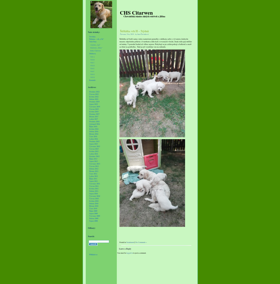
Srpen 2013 (93, 161)
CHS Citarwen (136, 12)
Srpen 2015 (93, 144)
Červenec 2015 (94, 146)
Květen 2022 (93, 96)
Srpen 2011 (93, 181)
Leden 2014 (93, 154)
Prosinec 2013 (94, 156)
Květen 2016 (93, 129)
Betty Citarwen (95, 50)
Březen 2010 (93, 206)
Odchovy (92, 53)
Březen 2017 (93, 116)
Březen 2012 (93, 171)
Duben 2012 (93, 169)
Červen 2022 (94, 94)
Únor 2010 (93, 208)
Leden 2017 (93, 119)
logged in (129, 253)
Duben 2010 (93, 203)
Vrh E (92, 68)
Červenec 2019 (94, 106)
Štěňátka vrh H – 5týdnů (134, 31)
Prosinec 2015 (94, 141)
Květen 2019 (93, 111)
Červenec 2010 (94, 196)
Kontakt (92, 80)
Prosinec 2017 (94, 114)
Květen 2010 (93, 201)
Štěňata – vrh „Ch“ (96, 39)
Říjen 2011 (93, 178)
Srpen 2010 (93, 193)
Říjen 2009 (93, 211)
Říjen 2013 (93, 159)
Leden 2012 (93, 176)
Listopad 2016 (94, 124)
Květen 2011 (93, 188)
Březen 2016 (93, 134)
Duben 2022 (93, 99)
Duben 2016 (93, 131)
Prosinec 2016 (94, 121)
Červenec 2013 (94, 164)
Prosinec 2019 (94, 101)
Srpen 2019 (93, 104)
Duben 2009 (93, 218)
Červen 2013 (94, 166)
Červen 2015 (94, 149)
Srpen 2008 (93, 221)
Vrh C (92, 62)
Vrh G (92, 74)
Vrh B (92, 59)
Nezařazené (130, 242)
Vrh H (92, 77)
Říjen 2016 (93, 126)
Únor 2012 (93, 173)
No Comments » (141, 242)
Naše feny (93, 41)
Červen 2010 (94, 198)
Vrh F (92, 71)
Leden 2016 (93, 139)
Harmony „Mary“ (96, 47)
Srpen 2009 (93, 213)
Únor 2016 (93, 136)
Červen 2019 (94, 109)
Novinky (92, 36)
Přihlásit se (93, 254)
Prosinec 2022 (94, 91)
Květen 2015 (93, 151)
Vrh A (92, 57)
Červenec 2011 (94, 183)
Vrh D (92, 65)
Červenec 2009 (94, 216)
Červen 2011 (94, 186)
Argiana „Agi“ (95, 45)
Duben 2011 (93, 191)
